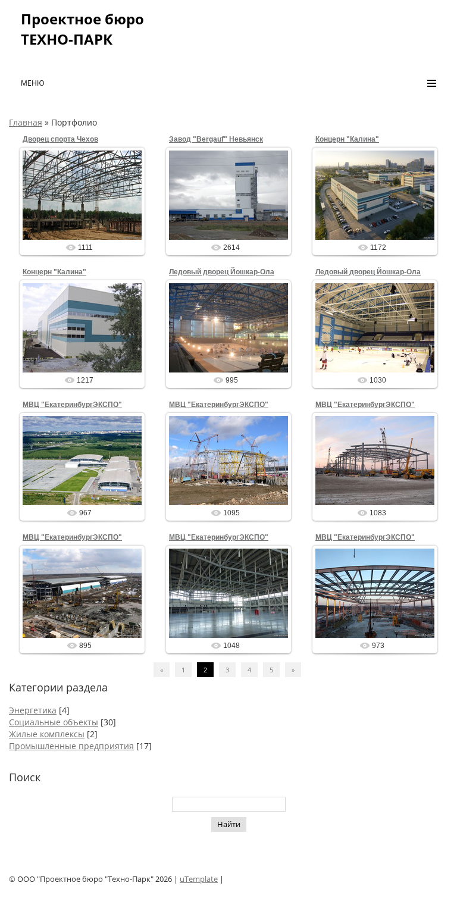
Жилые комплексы (46, 734)
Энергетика (33, 710)
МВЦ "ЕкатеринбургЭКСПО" (72, 404)
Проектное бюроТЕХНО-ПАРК (82, 29)
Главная (25, 122)
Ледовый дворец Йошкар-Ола (221, 272)
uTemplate (199, 878)
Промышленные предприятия (71, 746)
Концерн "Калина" (347, 139)
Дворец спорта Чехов (60, 139)
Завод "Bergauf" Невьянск (216, 139)
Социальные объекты (53, 722)
